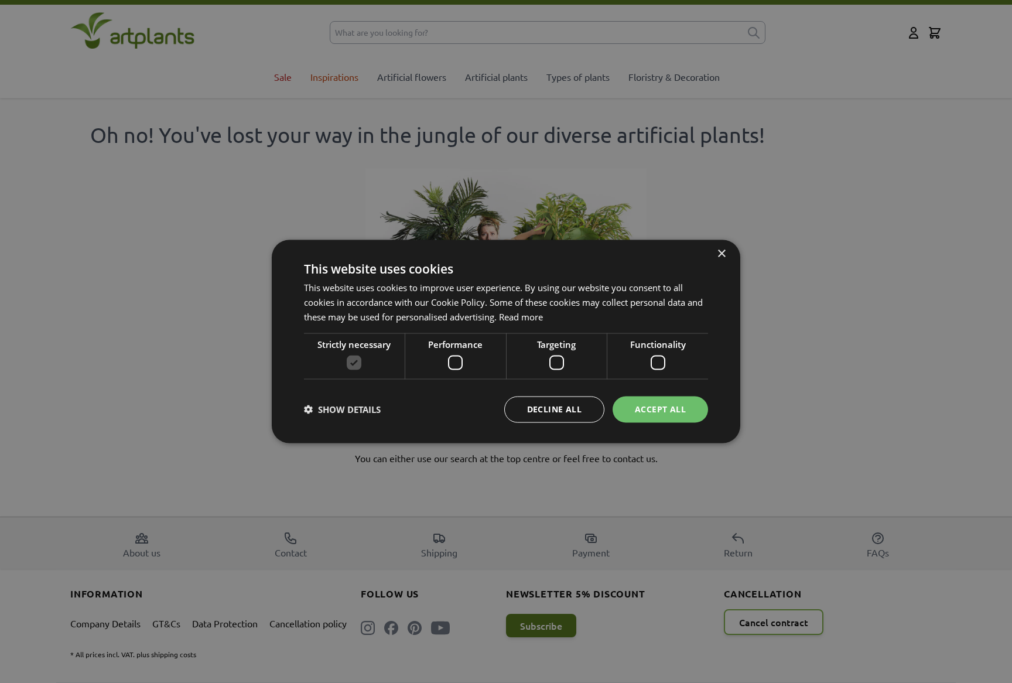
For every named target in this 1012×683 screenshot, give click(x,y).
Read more (521, 316)
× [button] (721, 254)
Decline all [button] (554, 409)
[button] (342, 409)
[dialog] (506, 341)
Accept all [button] (660, 409)
